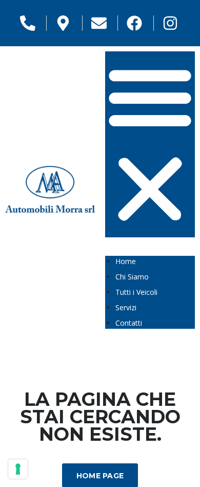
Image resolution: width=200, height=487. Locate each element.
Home (125, 261)
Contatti (128, 323)
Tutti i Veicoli (136, 292)
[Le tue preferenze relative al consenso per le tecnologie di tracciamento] (18, 469)
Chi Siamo (132, 277)
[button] (150, 144)
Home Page (100, 475)
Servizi (125, 307)
